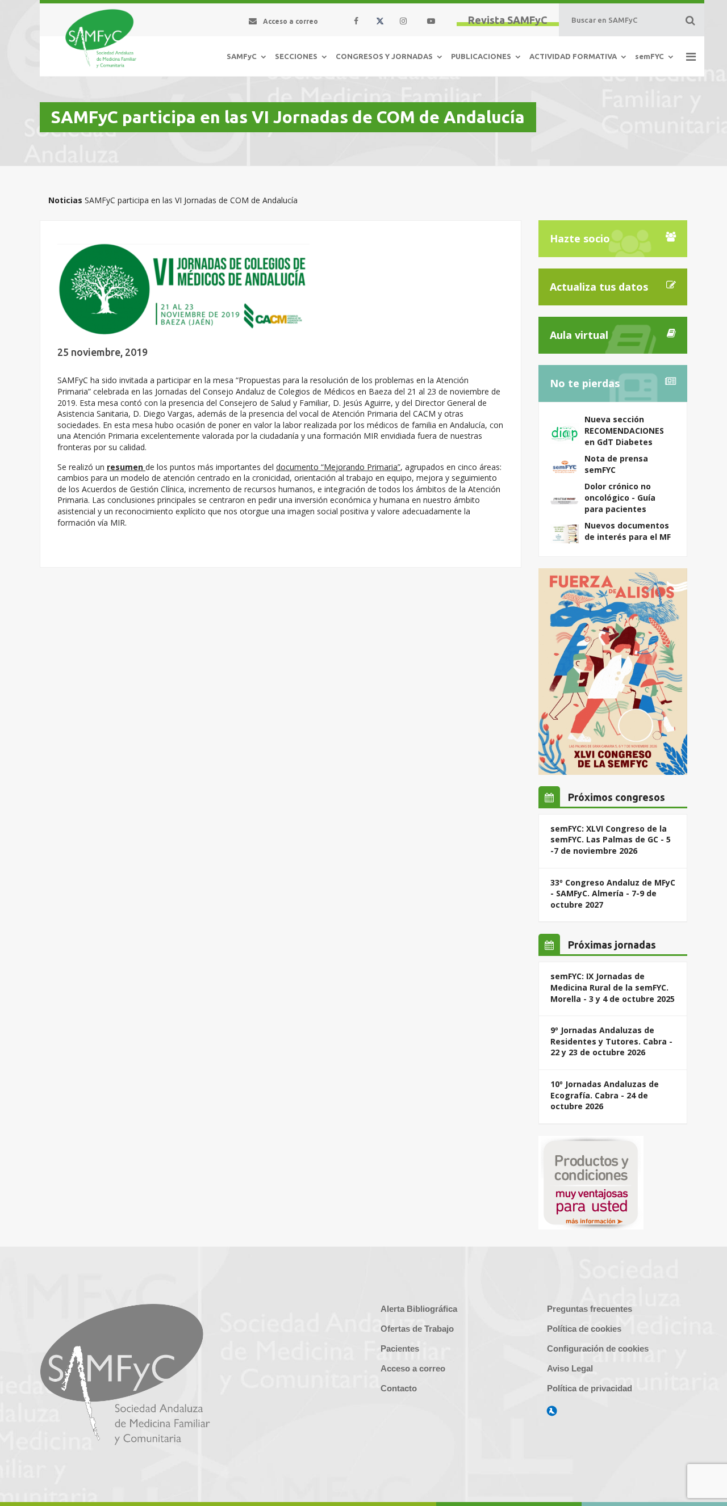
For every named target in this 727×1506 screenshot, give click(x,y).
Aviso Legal (570, 1368)
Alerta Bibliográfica (419, 1309)
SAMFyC (242, 56)
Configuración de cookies (598, 1348)
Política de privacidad (589, 1388)
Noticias (65, 200)
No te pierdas (585, 383)
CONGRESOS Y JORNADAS (384, 56)
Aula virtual (579, 335)
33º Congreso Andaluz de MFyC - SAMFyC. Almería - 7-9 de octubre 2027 (612, 893)
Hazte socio (580, 238)
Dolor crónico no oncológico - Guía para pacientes (619, 497)
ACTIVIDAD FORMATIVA (573, 56)
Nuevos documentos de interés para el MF (627, 531)
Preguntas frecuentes (589, 1309)
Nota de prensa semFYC (616, 464)
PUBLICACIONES (481, 56)
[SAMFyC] (100, 38)
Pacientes (400, 1348)
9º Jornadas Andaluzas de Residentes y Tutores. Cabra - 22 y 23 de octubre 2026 (611, 1041)
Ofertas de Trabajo (417, 1328)
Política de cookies (584, 1328)
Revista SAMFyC (508, 20)
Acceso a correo (413, 1368)
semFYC (649, 56)
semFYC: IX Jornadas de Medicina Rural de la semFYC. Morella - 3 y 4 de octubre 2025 (612, 987)
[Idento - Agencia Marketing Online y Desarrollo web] (552, 1411)
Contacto (399, 1388)
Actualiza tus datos (599, 286)
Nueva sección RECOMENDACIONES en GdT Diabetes (624, 430)
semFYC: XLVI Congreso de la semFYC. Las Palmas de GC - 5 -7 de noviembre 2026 (610, 839)
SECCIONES (296, 56)
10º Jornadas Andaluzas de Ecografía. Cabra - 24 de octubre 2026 (604, 1095)
